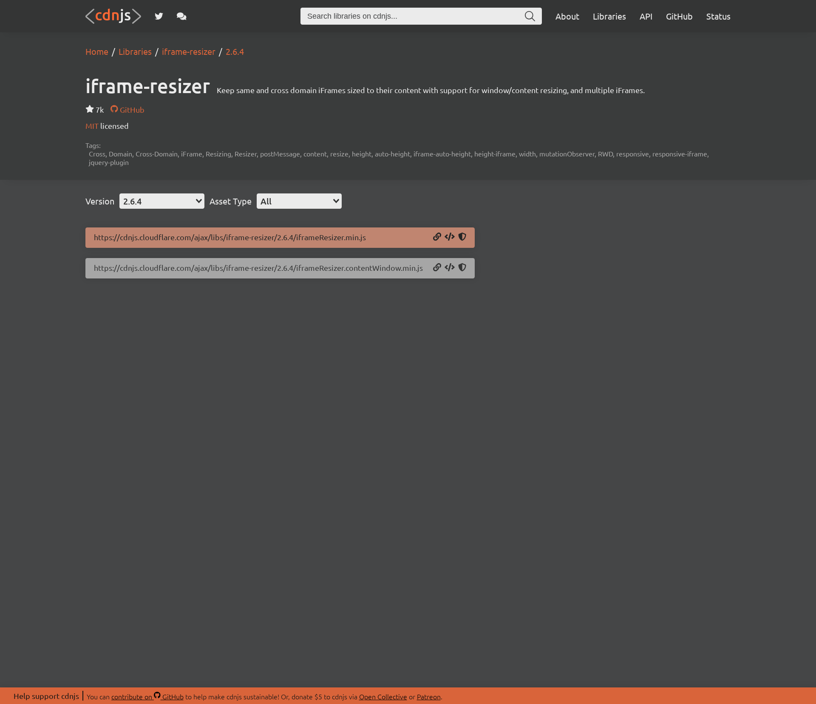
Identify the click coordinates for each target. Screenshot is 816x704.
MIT (92, 125)
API (646, 16)
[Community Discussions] (182, 16)
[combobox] (161, 201)
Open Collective (383, 696)
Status (718, 16)
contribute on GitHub (147, 696)
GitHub (679, 16)
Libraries (609, 16)
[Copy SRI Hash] (462, 237)
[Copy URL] (437, 237)
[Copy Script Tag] (450, 237)
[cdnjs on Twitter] (159, 16)
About (567, 16)
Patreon (429, 696)
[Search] (530, 16)
